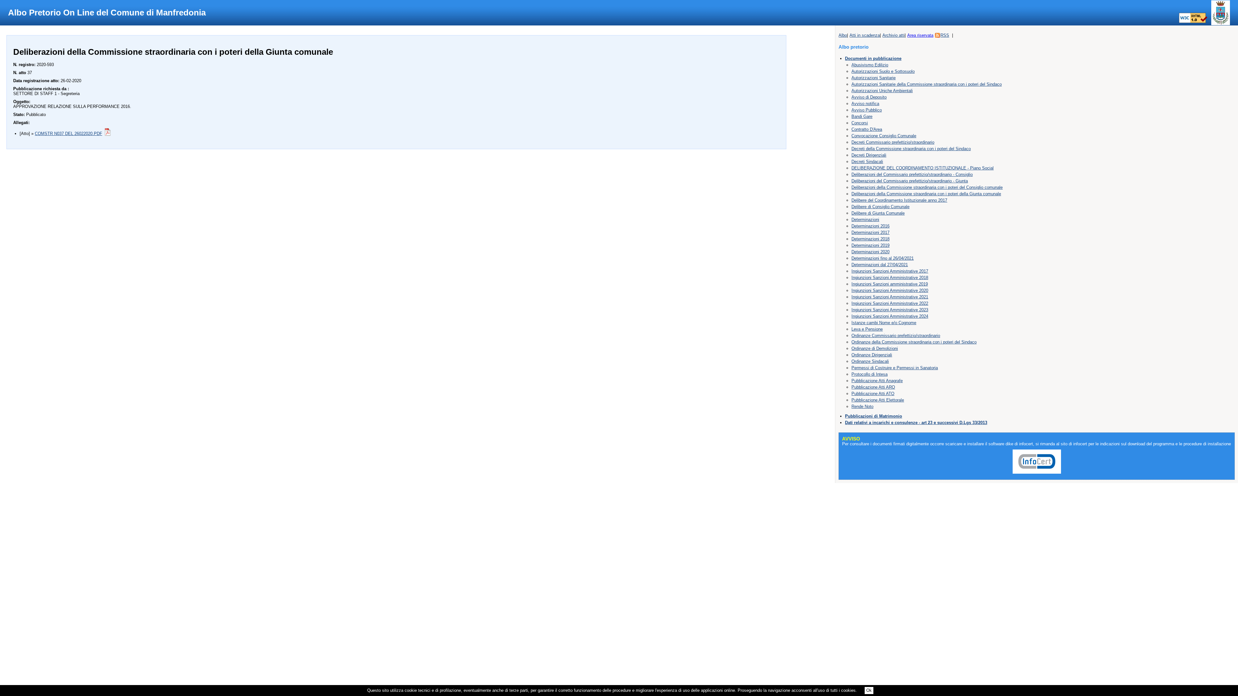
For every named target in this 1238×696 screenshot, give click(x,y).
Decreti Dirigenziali (868, 155)
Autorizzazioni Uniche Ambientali (882, 90)
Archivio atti (893, 35)
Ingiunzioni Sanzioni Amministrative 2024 (889, 316)
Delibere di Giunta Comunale (878, 213)
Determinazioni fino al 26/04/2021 (882, 258)
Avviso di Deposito (869, 97)
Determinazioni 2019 (870, 245)
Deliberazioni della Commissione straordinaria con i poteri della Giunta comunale (926, 193)
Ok (869, 690)
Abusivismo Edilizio (869, 65)
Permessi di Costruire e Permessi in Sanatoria (894, 367)
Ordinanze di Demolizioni (874, 348)
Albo (843, 35)
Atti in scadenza (865, 35)
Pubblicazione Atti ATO (872, 393)
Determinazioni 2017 (870, 232)
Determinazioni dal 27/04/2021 (879, 264)
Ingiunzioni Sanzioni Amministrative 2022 (889, 303)
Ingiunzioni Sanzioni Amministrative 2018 (889, 277)
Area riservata (920, 35)
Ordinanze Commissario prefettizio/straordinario (895, 335)
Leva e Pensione (867, 329)
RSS (944, 35)
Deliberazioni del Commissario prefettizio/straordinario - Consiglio (912, 174)
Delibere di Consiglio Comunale (880, 206)
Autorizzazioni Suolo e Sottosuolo (883, 71)
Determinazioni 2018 (870, 239)
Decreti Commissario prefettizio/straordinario (892, 142)
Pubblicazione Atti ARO (873, 387)
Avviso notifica (865, 103)
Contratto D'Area (866, 129)
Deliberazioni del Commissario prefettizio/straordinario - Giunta (909, 181)
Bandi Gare (861, 116)
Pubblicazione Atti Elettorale (877, 400)
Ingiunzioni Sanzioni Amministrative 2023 (889, 309)
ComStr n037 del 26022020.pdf (68, 133)
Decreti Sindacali (867, 161)
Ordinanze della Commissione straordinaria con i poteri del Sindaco (914, 342)
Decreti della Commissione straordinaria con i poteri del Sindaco (911, 148)
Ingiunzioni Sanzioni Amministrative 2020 (889, 290)
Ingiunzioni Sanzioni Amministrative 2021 (889, 297)
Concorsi (859, 123)
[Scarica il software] (1037, 473)
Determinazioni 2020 (870, 251)
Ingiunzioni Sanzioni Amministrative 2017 (889, 271)
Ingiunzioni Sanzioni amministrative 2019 (889, 284)
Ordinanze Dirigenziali (871, 355)
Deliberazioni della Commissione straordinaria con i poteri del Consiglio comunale (927, 187)
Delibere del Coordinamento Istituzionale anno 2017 (899, 200)
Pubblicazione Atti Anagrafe (877, 380)
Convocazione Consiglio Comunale (883, 135)
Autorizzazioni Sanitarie (873, 77)
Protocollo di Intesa (869, 374)
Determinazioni (865, 219)
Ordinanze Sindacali (870, 361)
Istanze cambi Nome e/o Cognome (883, 322)
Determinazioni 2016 (870, 226)
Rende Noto (862, 406)
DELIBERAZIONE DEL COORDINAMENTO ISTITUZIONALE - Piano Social (922, 168)
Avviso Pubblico (866, 110)
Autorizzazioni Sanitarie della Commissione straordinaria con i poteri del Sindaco (926, 84)
